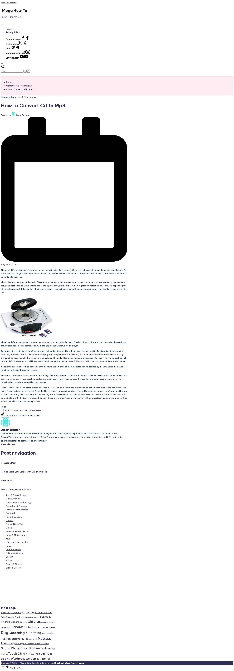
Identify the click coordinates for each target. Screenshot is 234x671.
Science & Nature (14, 553)
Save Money (44, 644)
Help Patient (7, 638)
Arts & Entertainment (16, 495)
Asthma (48, 612)
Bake (3, 617)
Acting (8, 613)
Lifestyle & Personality (17, 542)
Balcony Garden (14, 617)
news (8, 546)
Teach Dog (30, 654)
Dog (4, 632)
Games (9, 520)
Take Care (4, 654)
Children (34, 622)
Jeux (8, 538)
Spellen (9, 556)
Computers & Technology (23, 97)
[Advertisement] (28, 589)
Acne (3, 612)
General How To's (14, 524)
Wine (8, 659)
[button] (25, 71)
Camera (15, 621)
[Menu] (2, 24)
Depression (5, 627)
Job (36, 639)
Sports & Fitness (14, 564)
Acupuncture (16, 613)
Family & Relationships (17, 509)
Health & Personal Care (17, 531)
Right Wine (34, 644)
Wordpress (18, 658)
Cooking (51, 622)
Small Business (31, 648)
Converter (36, 410)
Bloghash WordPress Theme (69, 663)
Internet (31, 639)
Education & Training (16, 506)
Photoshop (8, 643)
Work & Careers (14, 567)
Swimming (48, 648)
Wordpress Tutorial (38, 658)
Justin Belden (10, 430)
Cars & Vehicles (14, 498)
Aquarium (28, 612)
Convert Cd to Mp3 (21, 410)
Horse (25, 638)
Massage (45, 638)
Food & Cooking (14, 517)
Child (25, 622)
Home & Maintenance (16, 535)
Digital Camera (32, 627)
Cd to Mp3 (6, 410)
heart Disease (47, 633)
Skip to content (8, 2)
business (34, 617)
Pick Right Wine (22, 643)
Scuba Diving (10, 648)
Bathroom (27, 617)
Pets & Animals (13, 549)
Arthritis (39, 612)
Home (17, 638)
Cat (21, 622)
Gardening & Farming (25, 633)
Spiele (9, 560)
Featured (10, 513)
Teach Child (16, 654)
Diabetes (16, 627)
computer (44, 622)
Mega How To (14, 10)
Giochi (9, 527)
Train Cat (39, 653)
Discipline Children (48, 627)
